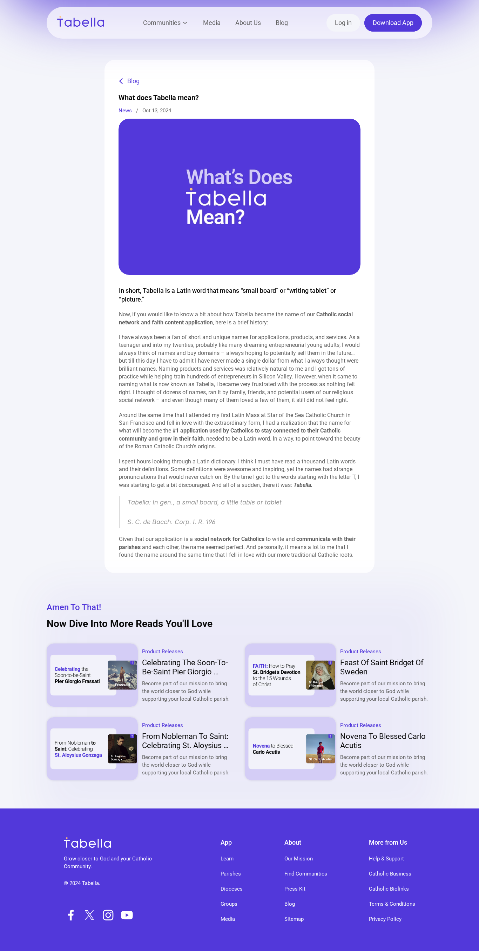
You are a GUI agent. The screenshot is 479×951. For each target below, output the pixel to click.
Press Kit (294, 889)
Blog (282, 22)
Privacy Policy (385, 919)
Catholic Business (390, 874)
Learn (227, 859)
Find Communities (305, 874)
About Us (248, 22)
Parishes (231, 874)
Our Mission (298, 859)
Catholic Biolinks (389, 889)
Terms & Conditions (392, 904)
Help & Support (386, 859)
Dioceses (232, 889)
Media (212, 22)
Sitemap (294, 919)
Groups (229, 904)
